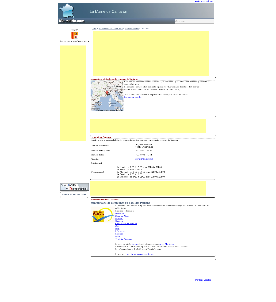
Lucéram (119, 234)
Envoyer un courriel (133, 97)
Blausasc (119, 218)
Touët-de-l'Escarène (123, 239)
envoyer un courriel (144, 159)
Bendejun (119, 213)
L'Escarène (120, 231)
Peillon (118, 236)
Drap (117, 228)
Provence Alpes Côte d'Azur (111, 29)
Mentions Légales (203, 280)
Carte (94, 29)
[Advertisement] (73, 93)
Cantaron (119, 221)
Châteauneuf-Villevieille (126, 223)
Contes (118, 226)
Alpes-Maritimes (132, 29)
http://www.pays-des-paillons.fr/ (140, 254)
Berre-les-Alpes (122, 216)
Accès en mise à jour (204, 1)
